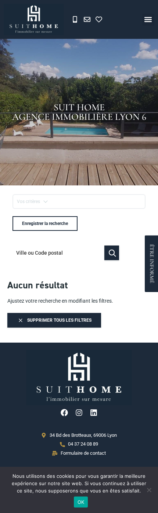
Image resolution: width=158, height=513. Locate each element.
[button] (148, 20)
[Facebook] (64, 412)
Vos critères (28, 201)
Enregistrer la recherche (45, 223)
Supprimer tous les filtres (58, 320)
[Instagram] (79, 412)
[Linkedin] (93, 412)
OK (81, 502)
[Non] (148, 490)
